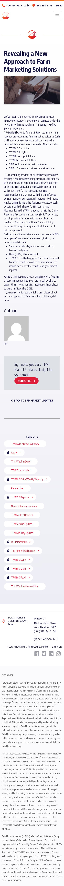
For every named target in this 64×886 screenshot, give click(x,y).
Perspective (17, 488)
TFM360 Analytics (18, 152)
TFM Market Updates (22, 515)
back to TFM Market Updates (33, 400)
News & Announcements (24, 506)
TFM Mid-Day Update (22, 533)
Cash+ (14, 452)
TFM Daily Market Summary (25, 443)
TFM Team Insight (20, 470)
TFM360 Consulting (19, 148)
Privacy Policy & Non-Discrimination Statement (27, 646)
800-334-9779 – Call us (18, 5)
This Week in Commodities (24, 586)
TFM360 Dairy (18, 559)
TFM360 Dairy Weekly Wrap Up (27, 479)
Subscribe (24, 381)
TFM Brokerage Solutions (22, 156)
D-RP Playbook (19, 541)
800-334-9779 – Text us (49, 5)
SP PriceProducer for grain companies (28, 164)
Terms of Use (56, 646)
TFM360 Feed (18, 577)
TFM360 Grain (18, 568)
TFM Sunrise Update (21, 524)
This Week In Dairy (20, 461)
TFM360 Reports (20, 497)
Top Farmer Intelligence (23, 550)
